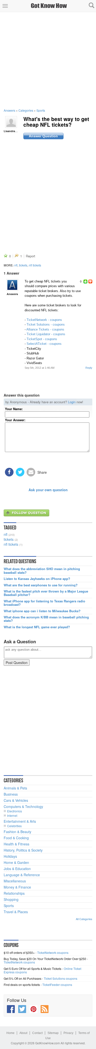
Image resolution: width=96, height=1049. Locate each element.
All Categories (84, 919)
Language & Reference (22, 874)
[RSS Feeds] (44, 1009)
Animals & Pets (15, 788)
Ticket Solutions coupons (60, 978)
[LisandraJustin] (11, 121)
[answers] (12, 285)
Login (72, 402)
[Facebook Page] (11, 1009)
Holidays (10, 856)
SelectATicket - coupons (44, 344)
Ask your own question (48, 489)
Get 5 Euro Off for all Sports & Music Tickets (32, 968)
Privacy (68, 1033)
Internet (12, 815)
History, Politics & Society (23, 850)
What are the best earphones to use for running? (41, 585)
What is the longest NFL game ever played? (37, 627)
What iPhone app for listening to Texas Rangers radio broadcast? (44, 603)
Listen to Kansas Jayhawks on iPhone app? (37, 578)
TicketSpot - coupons (42, 339)
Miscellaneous (15, 880)
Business (11, 794)
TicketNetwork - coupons (44, 320)
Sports (40, 110)
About (23, 1033)
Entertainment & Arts (20, 821)
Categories (25, 110)
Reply (88, 367)
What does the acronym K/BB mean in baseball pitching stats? (46, 619)
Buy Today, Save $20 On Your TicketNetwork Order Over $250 (45, 959)
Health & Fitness (16, 843)
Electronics (14, 811)
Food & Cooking (16, 837)
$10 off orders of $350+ (19, 952)
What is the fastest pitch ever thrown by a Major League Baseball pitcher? (46, 593)
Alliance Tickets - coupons (45, 329)
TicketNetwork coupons (52, 952)
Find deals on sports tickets (22, 984)
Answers (9, 110)
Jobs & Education (17, 868)
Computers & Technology (23, 806)
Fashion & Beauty (17, 831)
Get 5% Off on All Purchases (22, 978)
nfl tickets (35, 265)
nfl (15, 265)
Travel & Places (16, 911)
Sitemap (53, 1033)
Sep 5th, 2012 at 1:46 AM (39, 367)
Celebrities (14, 826)
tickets (23, 265)
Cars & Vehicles (16, 800)
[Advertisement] (48, 60)
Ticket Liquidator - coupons (46, 334)
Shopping (11, 899)
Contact (37, 1033)
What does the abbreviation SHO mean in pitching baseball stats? (42, 570)
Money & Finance (17, 887)
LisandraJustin (13, 131)
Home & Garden (16, 862)
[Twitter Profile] (22, 1009)
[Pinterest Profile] (33, 1009)
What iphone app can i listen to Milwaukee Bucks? (42, 611)
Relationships (14, 893)
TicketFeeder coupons (57, 984)
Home (10, 1033)
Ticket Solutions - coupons (46, 324)
